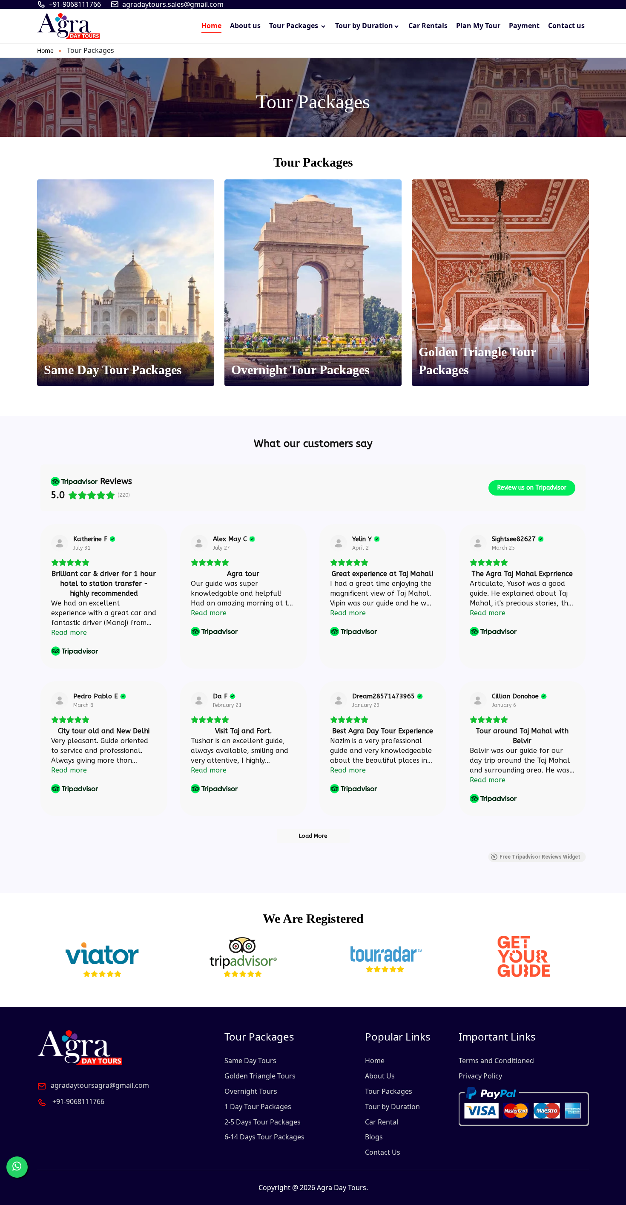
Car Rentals (428, 25)
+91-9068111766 (75, 4)
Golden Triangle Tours (260, 1076)
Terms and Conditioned (496, 1060)
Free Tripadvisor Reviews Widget (540, 857)
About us (245, 25)
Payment (524, 25)
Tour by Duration (364, 25)
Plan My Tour (478, 25)
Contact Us (382, 1152)
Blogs (374, 1137)
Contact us (566, 25)
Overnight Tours (250, 1091)
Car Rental (381, 1122)
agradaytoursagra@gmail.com (100, 1085)
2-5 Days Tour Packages (262, 1122)
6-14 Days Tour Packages (264, 1137)
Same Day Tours (250, 1060)
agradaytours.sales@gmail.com (173, 4)
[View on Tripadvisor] (59, 543)
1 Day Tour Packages (257, 1106)
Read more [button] (69, 632)
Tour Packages (294, 25)
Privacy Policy (480, 1076)
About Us (380, 1076)
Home (211, 25)
